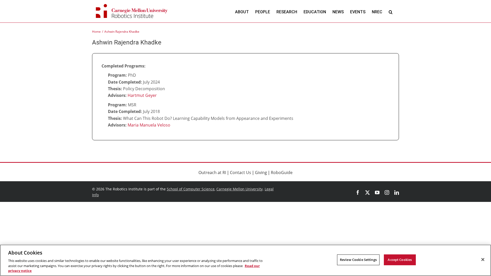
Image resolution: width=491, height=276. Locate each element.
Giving (261, 172)
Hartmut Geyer (142, 95)
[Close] (482, 259)
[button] (391, 11)
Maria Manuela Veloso (149, 125)
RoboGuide (282, 172)
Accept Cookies (400, 259)
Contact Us (240, 172)
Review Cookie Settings (358, 259)
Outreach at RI (212, 172)
